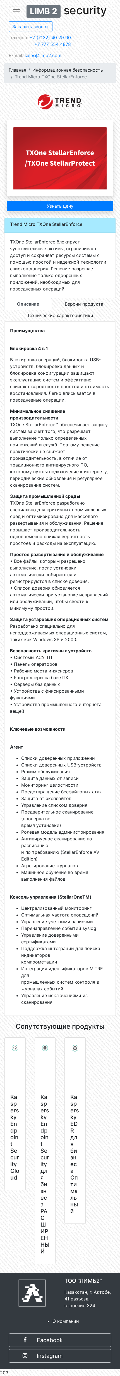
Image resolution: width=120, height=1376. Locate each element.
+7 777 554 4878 (52, 44)
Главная (17, 70)
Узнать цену (60, 206)
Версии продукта (84, 304)
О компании (65, 1321)
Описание (28, 304)
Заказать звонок (30, 26)
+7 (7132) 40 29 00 (50, 37)
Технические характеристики (60, 315)
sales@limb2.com (43, 55)
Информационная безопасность (67, 70)
